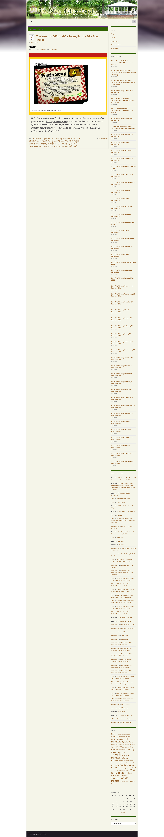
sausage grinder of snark (129, 768)
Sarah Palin (57, 145)
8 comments (103, 139)
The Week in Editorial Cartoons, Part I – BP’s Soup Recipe (67, 38)
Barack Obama (55, 139)
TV (130, 781)
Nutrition (120, 750)
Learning (127, 747)
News (114, 749)
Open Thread (119, 753)
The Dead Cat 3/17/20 (125, 617)
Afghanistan (46, 139)
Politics (115, 757)
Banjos (113, 734)
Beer (125, 734)
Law (123, 747)
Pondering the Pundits (123, 498)
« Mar (123, 812)
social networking (66, 145)
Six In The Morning (118, 770)
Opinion (124, 755)
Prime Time (132, 763)
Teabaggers (76, 145)
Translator (122, 781)
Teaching (127, 770)
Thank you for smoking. (125, 715)
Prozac (113, 765)
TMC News (128, 776)
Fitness (131, 742)
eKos (62, 140)
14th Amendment (37, 139)
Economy (57, 140)
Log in (113, 37)
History (118, 746)
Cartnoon (115, 736)
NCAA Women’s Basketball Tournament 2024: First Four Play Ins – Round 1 (122, 100)
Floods (38, 142)
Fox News (44, 142)
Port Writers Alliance (124, 763)
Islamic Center (46, 143)
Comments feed (116, 45)
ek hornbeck (115, 526)
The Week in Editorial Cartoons (39, 146)
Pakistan (72, 143)
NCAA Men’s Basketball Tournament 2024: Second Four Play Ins (122, 110)
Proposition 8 (33, 145)
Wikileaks (69, 146)
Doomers (121, 541)
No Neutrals (121, 711)
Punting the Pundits (125, 765)
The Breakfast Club (121, 774)
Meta (131, 747)
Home (30, 21)
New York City (55, 143)
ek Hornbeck (121, 739)
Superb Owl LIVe (126, 722)
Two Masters (120, 537)
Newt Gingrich (65, 143)
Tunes (127, 781)
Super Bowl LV (120, 502)
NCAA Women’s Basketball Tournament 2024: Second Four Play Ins (122, 63)
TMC (112, 498)
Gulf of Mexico (59, 142)
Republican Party (48, 145)
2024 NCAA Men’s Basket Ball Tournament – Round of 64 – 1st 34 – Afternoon (123, 83)
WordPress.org (115, 48)
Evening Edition (124, 742)
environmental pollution (72, 140)
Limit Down (124, 632)
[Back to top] (159, 832)
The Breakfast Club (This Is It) (126, 511)
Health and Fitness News (123, 744)
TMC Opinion (117, 778)
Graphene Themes (41, 834)
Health (113, 744)
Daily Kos (43, 49)
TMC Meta (120, 776)
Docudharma (53, 49)
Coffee (121, 736)
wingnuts (75, 146)
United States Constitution (57, 146)
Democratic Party (48, 140)
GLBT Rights (51, 142)
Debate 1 (119, 515)
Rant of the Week (116, 768)
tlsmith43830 (34, 42)
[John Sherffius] (61, 83)
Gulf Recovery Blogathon (72, 142)
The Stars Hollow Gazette (82, 11)
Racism (40, 145)
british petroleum (70, 139)
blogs (128, 734)
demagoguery (39, 140)
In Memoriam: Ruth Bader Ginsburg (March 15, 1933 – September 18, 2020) (122, 520)
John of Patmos (125, 704)
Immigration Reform (35, 143)
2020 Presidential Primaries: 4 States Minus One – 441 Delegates (122, 572)
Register (113, 34)
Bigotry (62, 139)
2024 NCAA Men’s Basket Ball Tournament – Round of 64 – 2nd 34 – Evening (123, 73)
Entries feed (115, 41)
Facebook (32, 142)
